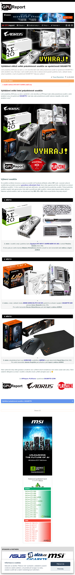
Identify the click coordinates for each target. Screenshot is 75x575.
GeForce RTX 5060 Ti (31, 509)
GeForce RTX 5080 (30, 495)
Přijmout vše (60, 564)
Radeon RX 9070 (30, 529)
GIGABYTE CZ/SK (50, 378)
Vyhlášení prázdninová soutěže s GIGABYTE (17, 401)
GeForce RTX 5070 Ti (31, 499)
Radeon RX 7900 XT (31, 527)
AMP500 (42, 360)
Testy (45, 25)
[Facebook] (69, 25)
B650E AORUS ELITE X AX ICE (33, 303)
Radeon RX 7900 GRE (31, 531)
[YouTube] (72, 25)
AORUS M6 (27, 360)
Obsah (21, 25)
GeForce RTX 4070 (30, 507)
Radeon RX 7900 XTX (31, 523)
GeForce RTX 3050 (30, 517)
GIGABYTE (23, 96)
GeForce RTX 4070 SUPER (33, 505)
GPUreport (24, 378)
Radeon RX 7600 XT (31, 539)
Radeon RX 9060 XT (31, 537)
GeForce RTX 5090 (30, 491)
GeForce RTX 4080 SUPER (33, 497)
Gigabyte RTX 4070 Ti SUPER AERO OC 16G (44, 243)
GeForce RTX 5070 (30, 503)
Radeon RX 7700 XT (31, 535)
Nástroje (55, 25)
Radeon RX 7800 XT (31, 533)
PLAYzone (32, 378)
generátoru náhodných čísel (30, 185)
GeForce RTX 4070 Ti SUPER (33, 501)
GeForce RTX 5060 (30, 511)
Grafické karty (33, 25)
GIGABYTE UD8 (67, 303)
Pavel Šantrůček (58, 77)
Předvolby (60, 569)
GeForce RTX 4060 (30, 515)
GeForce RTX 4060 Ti (31, 513)
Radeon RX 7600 (30, 541)
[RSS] (66, 25)
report (10, 25)
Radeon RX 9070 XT (31, 525)
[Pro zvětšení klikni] (37, 221)
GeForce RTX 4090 (30, 493)
